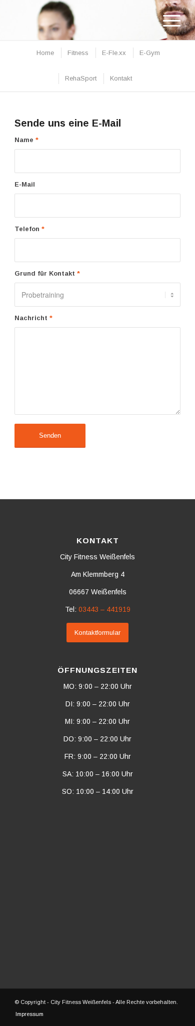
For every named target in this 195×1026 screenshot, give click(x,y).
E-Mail (24, 184)
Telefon (29, 229)
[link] (104, 609)
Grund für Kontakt (47, 273)
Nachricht (33, 318)
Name (26, 140)
